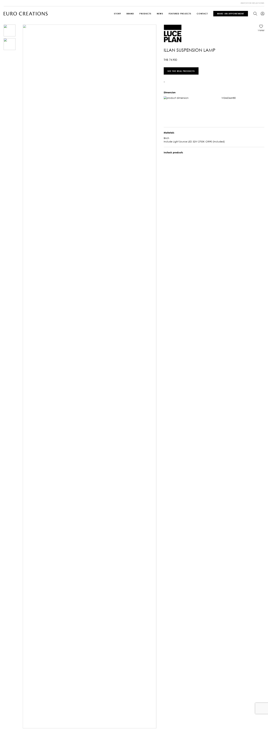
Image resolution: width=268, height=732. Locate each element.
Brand (130, 13)
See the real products (181, 71)
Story (117, 13)
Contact (202, 13)
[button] (261, 28)
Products (145, 13)
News (160, 13)
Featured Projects (180, 13)
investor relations (252, 3)
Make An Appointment (230, 13)
